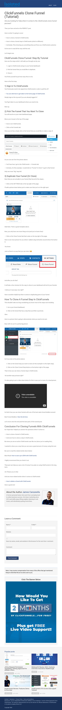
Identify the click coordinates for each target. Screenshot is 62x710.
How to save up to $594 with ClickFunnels (24, 455)
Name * (8, 524)
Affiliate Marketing (9, 673)
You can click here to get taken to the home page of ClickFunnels (25, 94)
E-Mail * (34, 524)
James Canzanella (31, 492)
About (50, 5)
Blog (55, 5)
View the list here (22, 417)
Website (8, 532)
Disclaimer (12, 699)
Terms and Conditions (29, 699)
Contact (6, 699)
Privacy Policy (19, 699)
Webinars (34, 671)
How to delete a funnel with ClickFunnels (18, 481)
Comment (9, 547)
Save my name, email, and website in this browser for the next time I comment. (29, 541)
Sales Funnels (8, 693)
